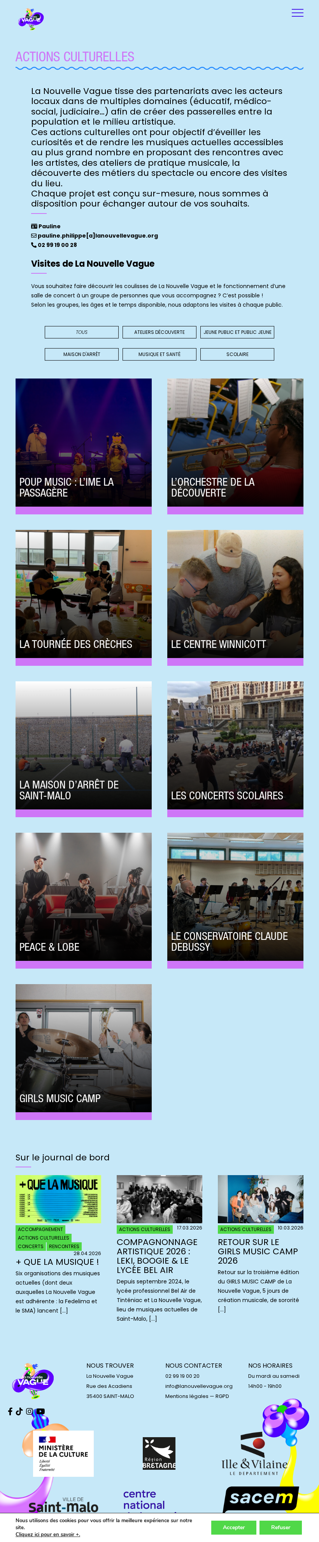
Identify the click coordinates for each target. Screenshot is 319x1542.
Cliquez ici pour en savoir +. (48, 1534)
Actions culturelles (43, 1238)
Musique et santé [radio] (159, 354)
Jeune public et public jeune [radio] (237, 332)
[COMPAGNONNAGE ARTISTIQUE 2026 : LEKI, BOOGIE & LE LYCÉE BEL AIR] (159, 1221)
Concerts (31, 1246)
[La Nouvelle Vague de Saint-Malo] (31, 19)
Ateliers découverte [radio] (159, 332)
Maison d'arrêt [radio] (81, 354)
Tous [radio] (82, 332)
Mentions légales (187, 1396)
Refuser (280, 1527)
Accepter (234, 1527)
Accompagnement (40, 1229)
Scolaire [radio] (237, 354)
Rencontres (64, 1246)
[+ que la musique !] (58, 1221)
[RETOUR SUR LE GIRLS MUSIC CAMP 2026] (260, 1221)
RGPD (222, 1396)
